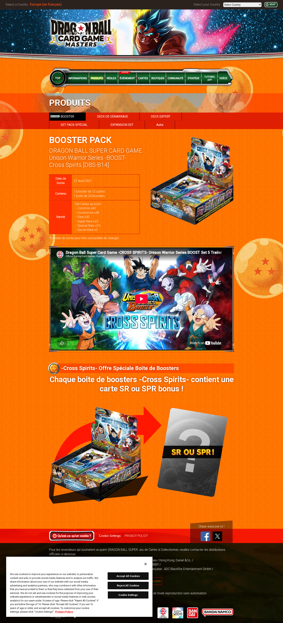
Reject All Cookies (128, 585)
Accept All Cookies (128, 576)
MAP (273, 4)
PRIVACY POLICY (136, 536)
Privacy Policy (64, 611)
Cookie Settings (110, 535)
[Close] (145, 564)
